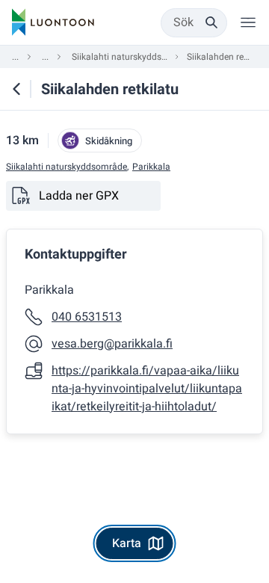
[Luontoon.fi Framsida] (53, 22)
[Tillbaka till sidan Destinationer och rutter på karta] (16, 89)
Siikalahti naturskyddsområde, (67, 167)
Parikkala (151, 167)
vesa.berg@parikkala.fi (112, 344)
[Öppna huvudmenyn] (248, 22)
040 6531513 (87, 317)
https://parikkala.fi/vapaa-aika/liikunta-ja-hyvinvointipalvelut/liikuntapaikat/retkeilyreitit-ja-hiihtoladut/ (147, 389)
